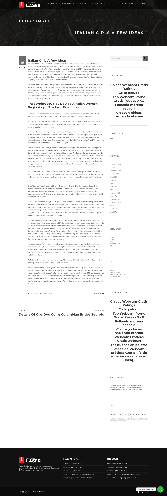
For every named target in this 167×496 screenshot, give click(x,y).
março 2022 (114, 190)
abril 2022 (113, 187)
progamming (143, 418)
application (114, 414)
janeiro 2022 (114, 196)
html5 (138, 414)
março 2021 (114, 206)
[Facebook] (100, 293)
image (112, 240)
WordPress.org (115, 276)
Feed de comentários (117, 274)
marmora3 (34, 293)
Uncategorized (95, 20)
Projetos (97, 3)
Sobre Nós (65, 3)
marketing (121, 418)
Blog (84, 20)
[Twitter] (103, 293)
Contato (143, 3)
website (122, 422)
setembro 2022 (115, 171)
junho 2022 (114, 180)
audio (112, 237)
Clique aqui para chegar (83, 478)
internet (113, 418)
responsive (114, 422)
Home (51, 3)
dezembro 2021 (115, 199)
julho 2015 (113, 212)
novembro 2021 (115, 202)
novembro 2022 (115, 164)
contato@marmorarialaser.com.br (83, 474)
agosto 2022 (114, 174)
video (111, 246)
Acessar (113, 270)
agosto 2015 (114, 209)
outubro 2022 (114, 167)
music (129, 418)
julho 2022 (113, 177)
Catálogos (114, 3)
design (132, 414)
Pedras (129, 3)
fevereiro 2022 (115, 193)
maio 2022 (113, 183)
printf (134, 418)
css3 (125, 414)
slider (111, 242)
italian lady (54, 72)
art (120, 414)
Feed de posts (115, 272)
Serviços (81, 3)
